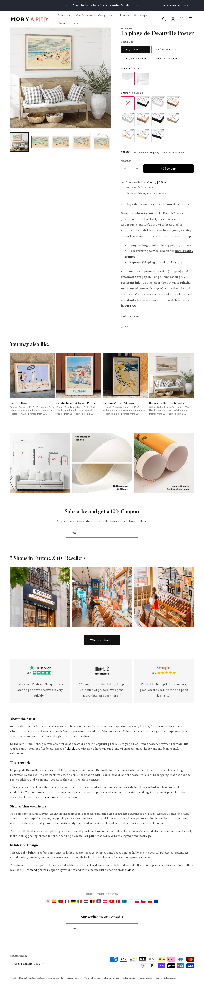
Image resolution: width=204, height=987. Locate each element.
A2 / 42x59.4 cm (135, 58)
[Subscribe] (133, 533)
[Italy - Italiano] (79, 901)
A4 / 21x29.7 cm (135, 49)
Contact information (166, 978)
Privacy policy (73, 978)
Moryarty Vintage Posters (31, 978)
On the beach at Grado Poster (75, 403)
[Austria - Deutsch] (105, 901)
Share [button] (128, 326)
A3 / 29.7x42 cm (166, 49)
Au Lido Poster (19, 403)
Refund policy (129, 978)
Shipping (154, 152)
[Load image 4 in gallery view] (81, 142)
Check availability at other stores (146, 193)
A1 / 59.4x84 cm (166, 58)
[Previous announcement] (66, 5)
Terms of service (92, 978)
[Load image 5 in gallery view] (102, 142)
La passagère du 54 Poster (119, 403)
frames (129, 869)
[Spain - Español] (54, 901)
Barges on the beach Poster (167, 403)
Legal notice (146, 978)
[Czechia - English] (143, 901)
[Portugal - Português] (60, 901)
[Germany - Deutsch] (73, 901)
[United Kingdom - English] (98, 901)
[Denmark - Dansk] (118, 901)
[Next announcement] (137, 5)
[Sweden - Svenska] (124, 901)
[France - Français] (67, 901)
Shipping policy (111, 978)
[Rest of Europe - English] (156, 901)
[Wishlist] (181, 19)
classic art (73, 748)
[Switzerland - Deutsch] (111, 901)
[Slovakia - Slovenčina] (149, 901)
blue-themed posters (34, 869)
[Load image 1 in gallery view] (19, 142)
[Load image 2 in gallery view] (40, 142)
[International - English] (47, 901)
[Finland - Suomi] (130, 901)
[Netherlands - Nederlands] (86, 901)
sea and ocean (50, 797)
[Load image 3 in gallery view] (60, 142)
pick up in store (170, 262)
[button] (107, 15)
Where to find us (102, 640)
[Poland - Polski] (137, 901)
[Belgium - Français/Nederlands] (92, 901)
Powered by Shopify (53, 978)
